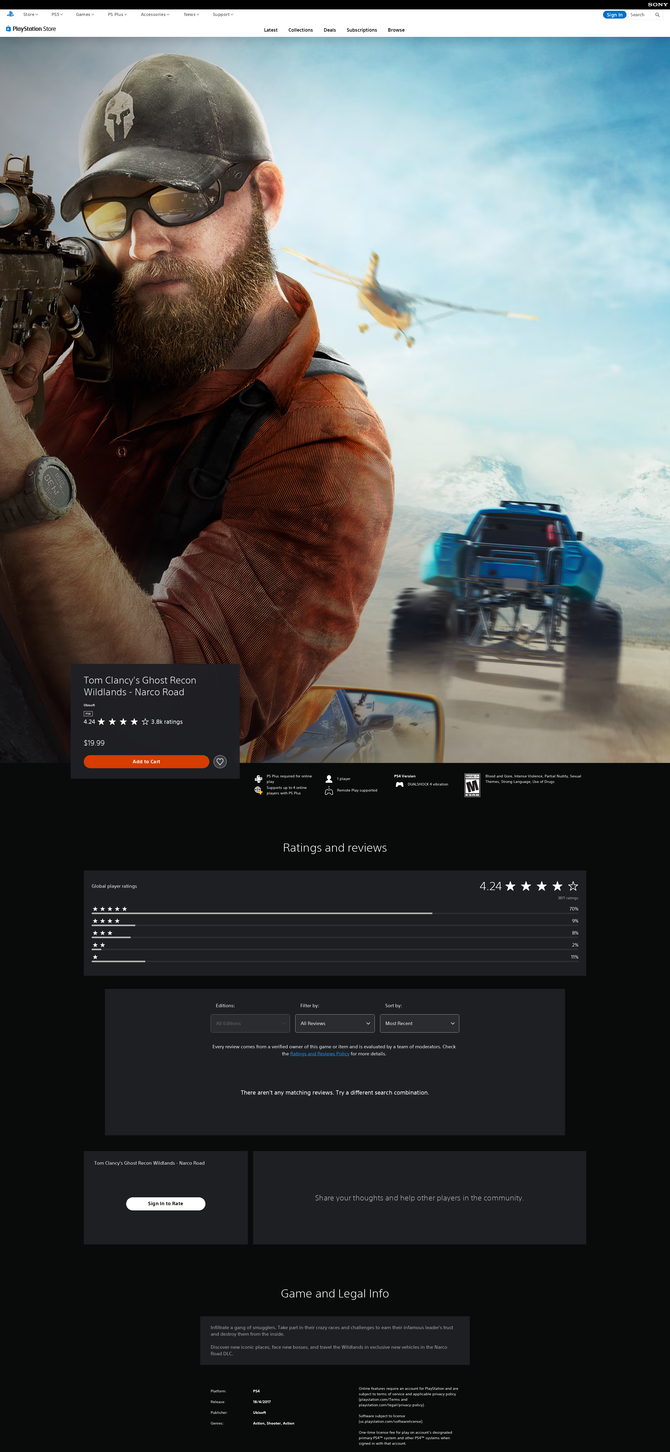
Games (83, 14)
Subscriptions (362, 30)
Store (28, 14)
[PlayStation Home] (10, 14)
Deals (330, 30)
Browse (396, 30)
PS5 (55, 14)
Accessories (153, 14)
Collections (300, 30)
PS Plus (115, 14)
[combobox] (250, 1023)
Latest (271, 30)
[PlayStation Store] (32, 28)
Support (221, 14)
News (190, 14)
